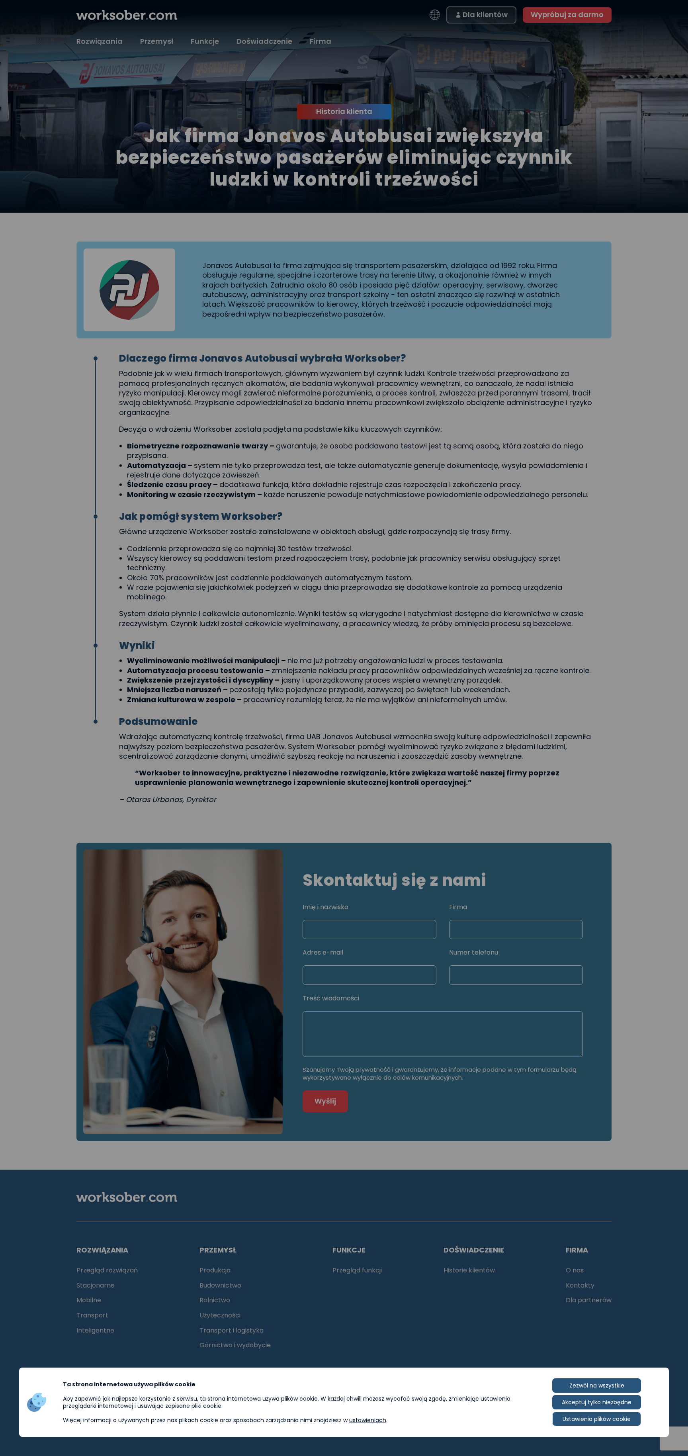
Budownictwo (220, 1285)
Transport (92, 1315)
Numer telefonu (473, 952)
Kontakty (580, 1285)
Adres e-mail (323, 952)
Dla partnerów (589, 1300)
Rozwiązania (99, 41)
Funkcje (205, 41)
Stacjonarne (95, 1285)
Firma (320, 41)
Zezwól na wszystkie (596, 1385)
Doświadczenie (264, 41)
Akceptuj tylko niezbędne (596, 1402)
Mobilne (88, 1300)
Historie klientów (469, 1270)
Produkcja (215, 1270)
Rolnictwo (214, 1300)
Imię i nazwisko (325, 907)
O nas (575, 1270)
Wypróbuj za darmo (567, 15)
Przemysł (156, 41)
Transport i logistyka (231, 1330)
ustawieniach (367, 1420)
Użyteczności (219, 1315)
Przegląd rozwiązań (107, 1270)
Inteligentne (95, 1330)
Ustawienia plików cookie (597, 1419)
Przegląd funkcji (357, 1270)
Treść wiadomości (331, 998)
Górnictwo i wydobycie (235, 1345)
